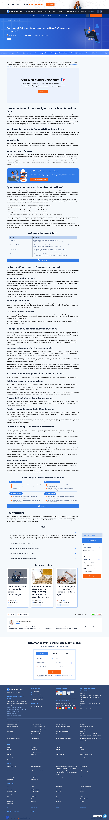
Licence (33, 794)
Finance (82, 749)
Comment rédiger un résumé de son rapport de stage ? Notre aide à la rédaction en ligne (42, 591)
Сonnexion (101, 11)
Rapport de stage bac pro (37, 733)
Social (32, 786)
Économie (9, 752)
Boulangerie (58, 801)
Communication (35, 791)
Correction (82, 724)
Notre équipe (70, 11)
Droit (81, 747)
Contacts (83, 11)
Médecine (9, 747)
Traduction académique (36, 731)
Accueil (8, 20)
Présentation (10, 731)
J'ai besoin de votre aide (39, 179)
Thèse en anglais (10, 757)
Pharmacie (33, 747)
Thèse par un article (84, 752)
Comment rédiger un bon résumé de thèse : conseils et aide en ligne (66, 590)
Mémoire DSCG (83, 777)
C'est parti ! (43, 91)
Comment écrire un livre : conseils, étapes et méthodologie (17, 590)
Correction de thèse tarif (12, 726)
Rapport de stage (34, 15)
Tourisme (82, 794)
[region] (19, 807)
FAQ (79, 11)
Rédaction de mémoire (36, 724)
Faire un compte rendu (12, 733)
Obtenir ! (50, 4)
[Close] (54, 798)
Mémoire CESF (34, 779)
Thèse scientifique (60, 754)
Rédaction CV (83, 731)
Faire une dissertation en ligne (62, 731)
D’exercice (58, 747)
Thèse (25, 15)
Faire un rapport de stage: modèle (63, 738)
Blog (76, 11)
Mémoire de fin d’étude (12, 766)
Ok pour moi (26, 814)
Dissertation (69, 15)
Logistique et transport (85, 786)
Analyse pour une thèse (36, 752)
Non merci (17, 814)
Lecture (11, 20)
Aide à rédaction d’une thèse (86, 726)
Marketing (82, 757)
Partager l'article (24, 614)
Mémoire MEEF (10, 779)
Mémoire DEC (10, 771)
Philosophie (9, 749)
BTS (8, 786)
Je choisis (8, 814)
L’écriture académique (12, 724)
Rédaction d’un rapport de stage (63, 726)
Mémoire (18, 15)
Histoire (57, 752)
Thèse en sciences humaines (86, 754)
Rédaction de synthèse (61, 729)
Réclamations (91, 11)
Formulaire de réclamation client (14, 715)
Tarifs (43, 15)
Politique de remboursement (13, 711)
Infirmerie (33, 796)
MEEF (57, 796)
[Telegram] (105, 816)
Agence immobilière (11, 791)
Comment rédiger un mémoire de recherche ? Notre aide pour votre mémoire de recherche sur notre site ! (66, 772)
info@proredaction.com (43, 11)
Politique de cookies (11, 713)
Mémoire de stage (84, 771)
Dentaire (33, 757)
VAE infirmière (83, 766)
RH (7, 759)
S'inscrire (98, 11)
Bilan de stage (59, 733)
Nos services (9, 15)
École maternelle (84, 798)
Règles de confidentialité (11, 808)
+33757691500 (31, 11)
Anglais (82, 791)
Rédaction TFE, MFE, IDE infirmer (38, 729)
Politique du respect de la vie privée (15, 707)
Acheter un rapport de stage (13, 738)
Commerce (58, 791)
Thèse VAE (33, 754)
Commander (97, 16)
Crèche (57, 798)
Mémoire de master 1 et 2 (37, 771)
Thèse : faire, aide (65, 604)
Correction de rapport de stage (38, 726)
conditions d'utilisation (56, 675)
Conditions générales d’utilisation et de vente (17, 709)
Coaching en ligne (84, 729)
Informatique (10, 794)
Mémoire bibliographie (12, 777)
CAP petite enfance (35, 789)
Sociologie (58, 749)
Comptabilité (59, 786)
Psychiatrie (9, 754)
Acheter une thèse (35, 738)
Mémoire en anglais (60, 777)
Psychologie (34, 749)
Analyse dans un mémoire (37, 777)
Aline (14, 35)
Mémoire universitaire (61, 724)
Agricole (82, 801)
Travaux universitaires (13, 721)
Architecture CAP (11, 789)
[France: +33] (84, 565)
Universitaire (58, 757)
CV (76, 15)
